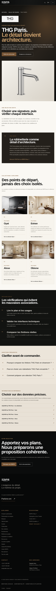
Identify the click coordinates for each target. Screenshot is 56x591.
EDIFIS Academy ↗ (34, 521)
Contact (4, 560)
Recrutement (4, 551)
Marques (3, 519)
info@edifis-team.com (6, 568)
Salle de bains (14, 12)
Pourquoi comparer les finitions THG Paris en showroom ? (27, 363)
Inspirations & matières (6, 536)
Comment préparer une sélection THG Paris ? (22, 375)
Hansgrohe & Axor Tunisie (35, 516)
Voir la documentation (24, 464)
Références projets (5, 534)
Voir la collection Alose (9, 279)
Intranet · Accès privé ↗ (35, 524)
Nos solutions (4, 529)
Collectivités (4, 526)
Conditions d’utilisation (33, 584)
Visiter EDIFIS (4, 549)
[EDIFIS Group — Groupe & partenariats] (5, 2)
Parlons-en (8, 499)
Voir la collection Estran (37, 236)
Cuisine (3, 524)
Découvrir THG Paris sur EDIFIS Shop (19, 159)
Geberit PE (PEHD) (6, 546)
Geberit (3, 544)
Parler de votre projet (9, 54)
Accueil (4, 12)
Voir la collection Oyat (9, 236)
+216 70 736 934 (5, 566)
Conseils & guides (5, 541)
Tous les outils (4, 554)
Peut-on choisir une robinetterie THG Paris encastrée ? (25, 369)
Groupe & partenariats (6, 513)
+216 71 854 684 (5, 563)
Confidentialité (19, 584)
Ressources (4, 539)
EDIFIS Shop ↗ (33, 513)
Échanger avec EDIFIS (9, 464)
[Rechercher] (45, 2)
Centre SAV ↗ (32, 519)
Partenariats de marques (7, 516)
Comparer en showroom (25, 54)
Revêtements (4, 531)
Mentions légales (7, 584)
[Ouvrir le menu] (53, 2)
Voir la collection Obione (37, 281)
